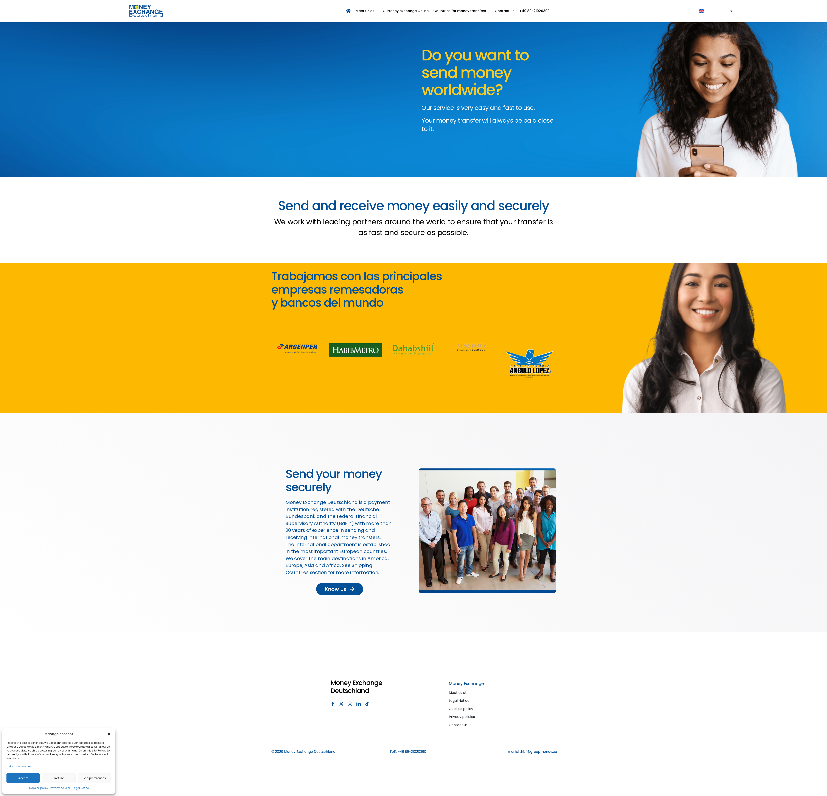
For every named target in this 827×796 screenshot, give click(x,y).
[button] (109, 734)
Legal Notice (81, 788)
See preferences (94, 778)
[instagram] (350, 704)
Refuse (59, 778)
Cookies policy (38, 788)
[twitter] (341, 704)
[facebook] (333, 704)
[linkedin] (358, 704)
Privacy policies (60, 788)
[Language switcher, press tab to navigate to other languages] (715, 11)
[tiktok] (367, 704)
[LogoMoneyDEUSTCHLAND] (146, 6)
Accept (23, 778)
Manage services (20, 766)
